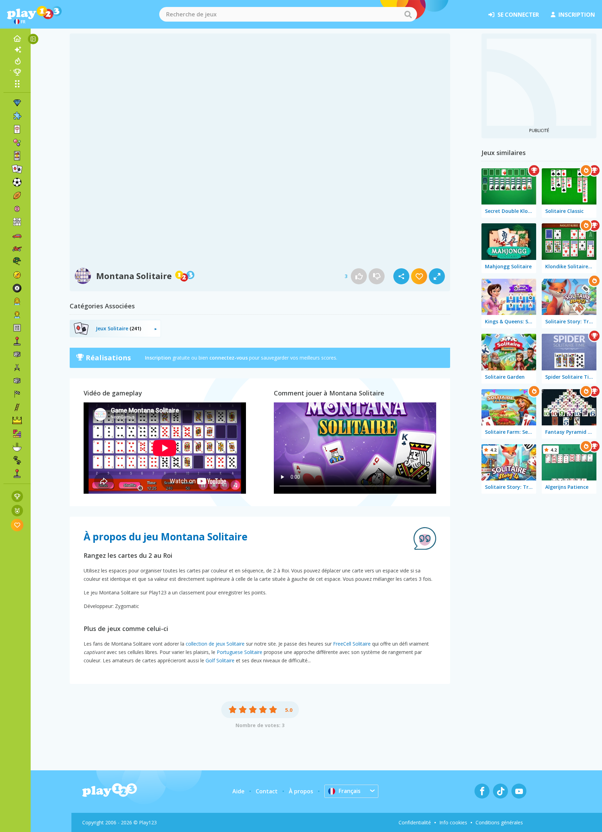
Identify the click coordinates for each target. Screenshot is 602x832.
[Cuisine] (17, 447)
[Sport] (17, 195)
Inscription (158, 357)
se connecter (518, 14)
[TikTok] (500, 791)
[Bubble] (17, 142)
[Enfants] (17, 314)
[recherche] (408, 14)
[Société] (17, 354)
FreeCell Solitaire (352, 643)
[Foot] (17, 182)
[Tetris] (17, 433)
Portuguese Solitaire (239, 652)
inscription (576, 14)
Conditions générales (499, 822)
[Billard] (17, 288)
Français (350, 791)
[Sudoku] (17, 222)
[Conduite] (17, 394)
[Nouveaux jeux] (17, 50)
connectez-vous (228, 357)
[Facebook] (481, 791)
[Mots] (17, 327)
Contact (267, 791)
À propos (301, 791)
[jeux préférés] (17, 525)
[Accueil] (17, 39)
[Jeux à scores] (17, 496)
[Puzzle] (17, 116)
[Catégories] (17, 83)
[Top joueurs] (17, 72)
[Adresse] (17, 407)
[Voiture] (17, 235)
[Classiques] (17, 380)
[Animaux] (17, 460)
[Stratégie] (17, 420)
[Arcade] (17, 341)
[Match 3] (17, 102)
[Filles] (17, 301)
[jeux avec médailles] (17, 510)
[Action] (17, 367)
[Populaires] (17, 61)
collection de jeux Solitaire (215, 643)
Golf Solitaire (220, 660)
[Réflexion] (17, 208)
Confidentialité (415, 822)
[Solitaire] (17, 169)
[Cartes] (17, 155)
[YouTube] (518, 791)
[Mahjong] (17, 129)
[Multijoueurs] (17, 473)
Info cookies (453, 822)
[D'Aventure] (17, 275)
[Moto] (17, 248)
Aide (238, 791)
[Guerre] (17, 261)
